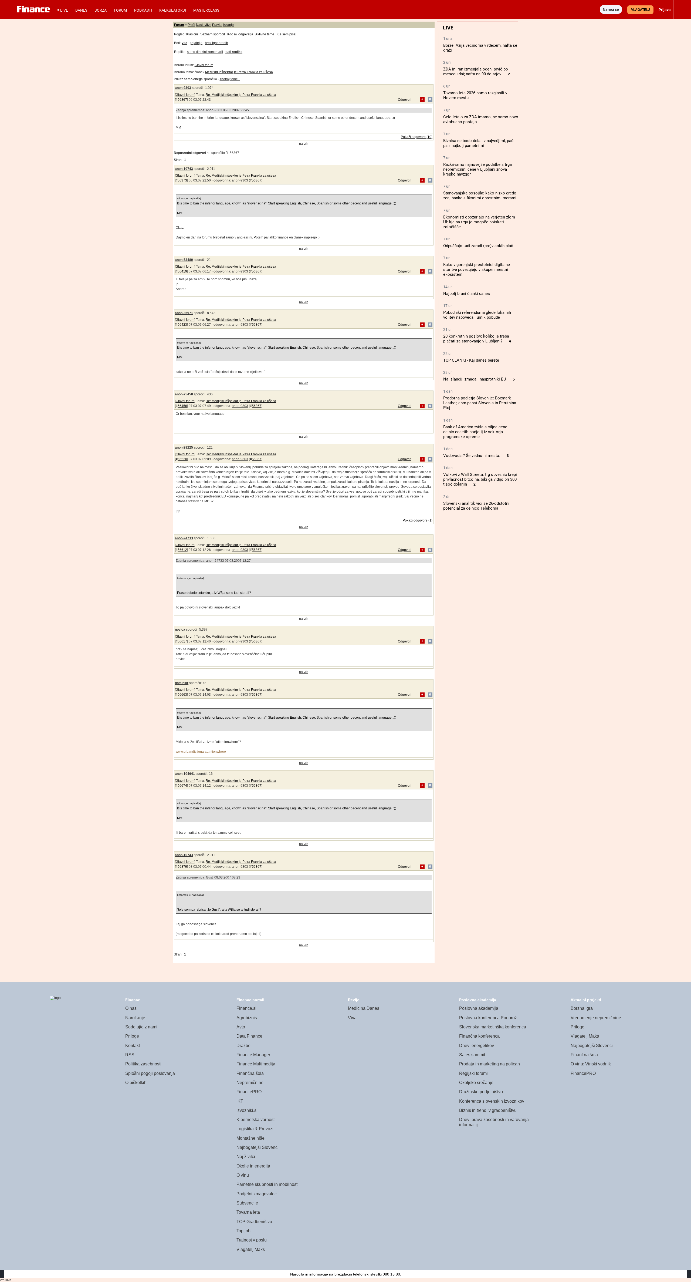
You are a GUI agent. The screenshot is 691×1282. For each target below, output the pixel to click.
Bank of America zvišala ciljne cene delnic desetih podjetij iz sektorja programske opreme (475, 432)
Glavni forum (204, 65)
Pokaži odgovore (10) (416, 137)
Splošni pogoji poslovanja (150, 1073)
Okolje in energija (253, 1166)
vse (184, 43)
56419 (182, 271)
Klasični (192, 34)
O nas (131, 1008)
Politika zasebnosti (143, 1064)
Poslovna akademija (478, 1008)
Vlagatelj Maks (250, 1249)
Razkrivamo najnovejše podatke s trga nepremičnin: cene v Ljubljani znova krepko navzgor (477, 169)
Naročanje (135, 1017)
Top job (243, 1231)
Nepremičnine (249, 1082)
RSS (129, 1054)
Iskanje (228, 25)
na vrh (303, 144)
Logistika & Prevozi (254, 1128)
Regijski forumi (473, 1073)
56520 (182, 459)
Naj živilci (245, 1156)
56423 (182, 325)
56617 (182, 641)
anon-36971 (184, 313)
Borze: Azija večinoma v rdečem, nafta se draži (480, 48)
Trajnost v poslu (251, 1240)
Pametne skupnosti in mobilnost (266, 1184)
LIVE (64, 10)
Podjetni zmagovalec (256, 1194)
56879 (182, 867)
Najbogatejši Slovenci (257, 1147)
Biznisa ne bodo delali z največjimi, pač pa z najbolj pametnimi (478, 143)
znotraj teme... (230, 79)
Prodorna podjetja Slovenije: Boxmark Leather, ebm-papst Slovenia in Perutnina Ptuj (479, 403)
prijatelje (196, 43)
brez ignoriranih (216, 43)
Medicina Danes (363, 1008)
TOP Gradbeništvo (254, 1221)
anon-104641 (185, 774)
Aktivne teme (264, 34)
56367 (182, 100)
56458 (182, 406)
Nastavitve (203, 25)
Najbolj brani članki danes (466, 293)
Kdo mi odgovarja (240, 34)
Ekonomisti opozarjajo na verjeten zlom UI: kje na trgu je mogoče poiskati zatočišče (479, 222)
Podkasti (143, 10)
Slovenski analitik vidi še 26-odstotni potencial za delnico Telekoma (476, 506)
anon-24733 (184, 538)
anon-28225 (184, 447)
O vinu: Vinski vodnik (591, 1064)
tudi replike (233, 52)
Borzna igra (582, 1008)
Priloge (132, 1036)
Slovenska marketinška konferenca (492, 1027)
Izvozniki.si (247, 1110)
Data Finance (249, 1036)
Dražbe (243, 1045)
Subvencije (247, 1203)
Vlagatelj (640, 10)
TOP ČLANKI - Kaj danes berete (471, 360)
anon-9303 (183, 88)
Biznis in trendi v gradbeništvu (488, 1110)
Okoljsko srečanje (476, 1082)
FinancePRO (249, 1091)
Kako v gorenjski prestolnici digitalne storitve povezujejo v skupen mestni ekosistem (476, 269)
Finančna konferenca (479, 1036)
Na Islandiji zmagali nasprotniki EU (474, 379)
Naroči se (611, 9)
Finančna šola (250, 1073)
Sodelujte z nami (141, 1027)
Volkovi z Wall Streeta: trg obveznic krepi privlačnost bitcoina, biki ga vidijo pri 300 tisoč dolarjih (480, 479)
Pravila (217, 25)
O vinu (242, 1175)
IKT (239, 1101)
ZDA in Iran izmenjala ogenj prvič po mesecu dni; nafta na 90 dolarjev (475, 71)
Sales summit (472, 1054)
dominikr (181, 683)
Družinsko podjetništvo (481, 1091)
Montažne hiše (250, 1138)
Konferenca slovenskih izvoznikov (491, 1101)
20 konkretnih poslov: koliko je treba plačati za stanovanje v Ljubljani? (476, 339)
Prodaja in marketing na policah (489, 1064)
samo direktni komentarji (205, 52)
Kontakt (132, 1045)
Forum (120, 10)
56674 (182, 786)
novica (180, 629)
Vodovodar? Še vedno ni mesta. (471, 455)
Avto (240, 1027)
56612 (182, 550)
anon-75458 (184, 394)
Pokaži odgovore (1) (417, 520)
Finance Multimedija (255, 1064)
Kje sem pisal (286, 34)
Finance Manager (253, 1054)
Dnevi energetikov (476, 1045)
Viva (352, 1017)
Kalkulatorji (172, 10)
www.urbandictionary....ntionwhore (201, 751)
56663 (182, 694)
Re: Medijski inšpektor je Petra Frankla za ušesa (241, 95)
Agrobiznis (246, 1017)
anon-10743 (184, 169)
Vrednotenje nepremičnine (596, 1017)
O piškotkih (136, 1082)
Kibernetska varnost (255, 1119)
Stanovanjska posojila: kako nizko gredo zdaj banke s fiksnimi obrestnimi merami (479, 195)
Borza (100, 10)
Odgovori (404, 100)
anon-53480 (184, 260)
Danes (81, 10)
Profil (191, 25)
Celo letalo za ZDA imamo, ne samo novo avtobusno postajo (480, 119)
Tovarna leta (248, 1212)
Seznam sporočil (212, 34)
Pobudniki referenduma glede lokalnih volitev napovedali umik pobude (477, 315)
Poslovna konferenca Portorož (488, 1017)
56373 (182, 180)
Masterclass (206, 10)
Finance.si (246, 1008)
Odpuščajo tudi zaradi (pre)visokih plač (478, 245)
